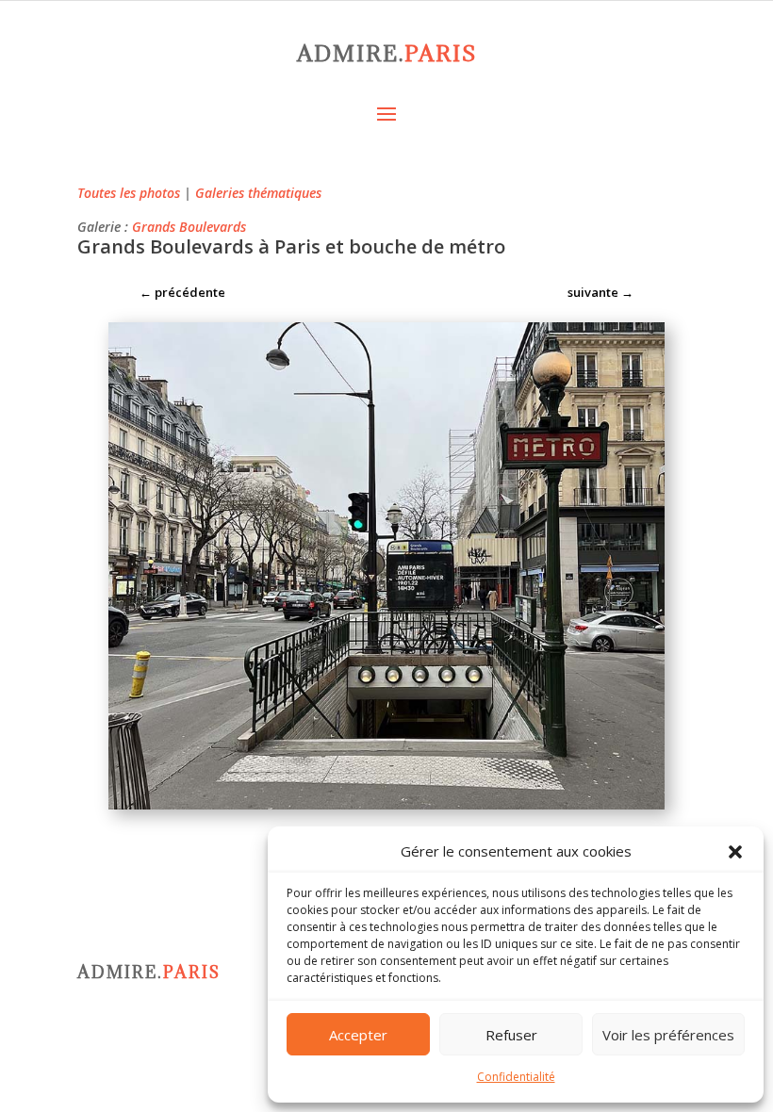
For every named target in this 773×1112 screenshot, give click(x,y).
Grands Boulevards (189, 227)
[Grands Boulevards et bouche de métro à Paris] (386, 809)
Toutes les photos (128, 193)
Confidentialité (516, 1077)
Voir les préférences (668, 1034)
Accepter (358, 1034)
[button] (735, 851)
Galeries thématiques (258, 193)
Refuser (511, 1034)
